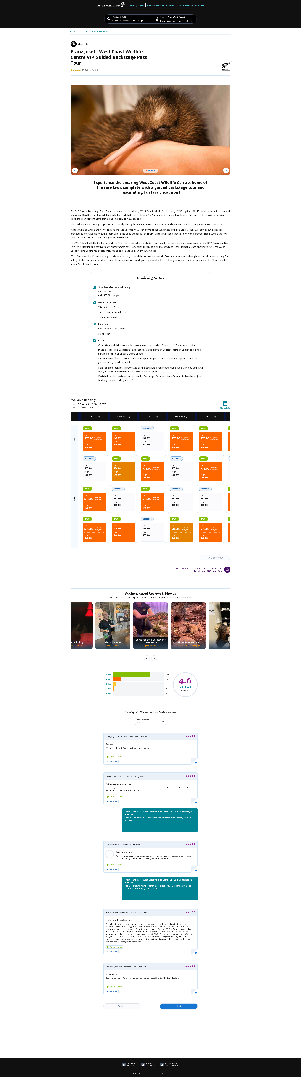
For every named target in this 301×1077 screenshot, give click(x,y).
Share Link (114, 761)
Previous (122, 1006)
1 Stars (108, 693)
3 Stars (108, 684)
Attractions (82, 31)
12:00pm (74, 469)
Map (197, 5)
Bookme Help (137, 1074)
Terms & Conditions (151, 1074)
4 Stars (108, 679)
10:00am (74, 439)
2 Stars (108, 689)
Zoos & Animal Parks (99, 31)
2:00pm (74, 499)
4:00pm (74, 529)
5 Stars (108, 674)
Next (179, 1006)
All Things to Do (136, 5)
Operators (165, 1074)
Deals (150, 5)
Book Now (217, 557)
